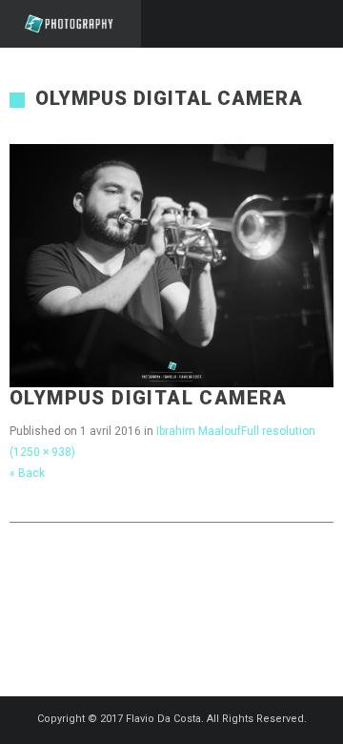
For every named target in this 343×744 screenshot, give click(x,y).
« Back (27, 473)
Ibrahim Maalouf (198, 431)
